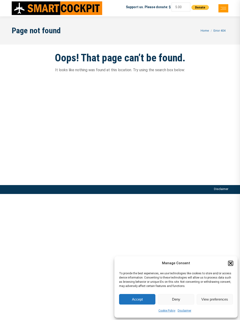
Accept (137, 299)
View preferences (214, 299)
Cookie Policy (166, 310)
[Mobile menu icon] (223, 8)
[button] (230, 263)
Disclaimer (184, 310)
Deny (176, 299)
